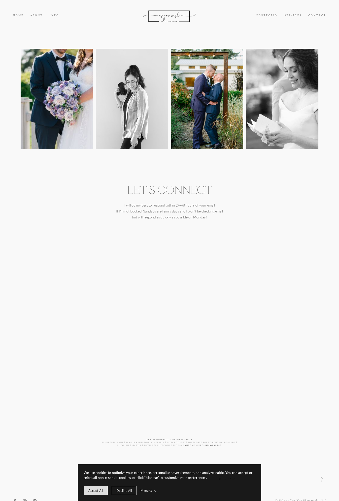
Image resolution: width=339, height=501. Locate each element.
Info (54, 15)
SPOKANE (178, 445)
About (36, 15)
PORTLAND (194, 442)
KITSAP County (176, 442)
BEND (129, 442)
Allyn (105, 442)
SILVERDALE (151, 445)
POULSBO (230, 442)
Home (18, 15)
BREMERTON (141, 442)
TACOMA (166, 445)
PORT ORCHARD (212, 442)
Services (293, 15)
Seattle (137, 445)
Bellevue (117, 442)
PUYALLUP (123, 445)
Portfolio (266, 15)
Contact (317, 15)
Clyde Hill (158, 442)
